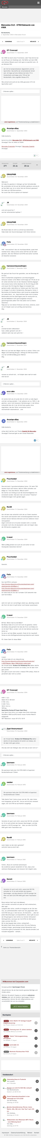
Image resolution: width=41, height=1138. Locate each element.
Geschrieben (17, 52)
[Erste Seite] (2, 41)
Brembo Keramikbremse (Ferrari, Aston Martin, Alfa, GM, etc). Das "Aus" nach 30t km (20, 1109)
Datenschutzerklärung (18, 1132)
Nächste (33, 41)
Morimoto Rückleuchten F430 (19, 1051)
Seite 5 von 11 (21, 41)
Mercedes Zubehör (28, 146)
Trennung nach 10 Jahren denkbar (21, 1029)
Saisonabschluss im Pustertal (16, 1079)
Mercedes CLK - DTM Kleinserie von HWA (25, 140)
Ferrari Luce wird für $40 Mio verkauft (19, 1088)
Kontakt (36, 1132)
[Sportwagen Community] (4, 3)
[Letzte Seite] (38, 41)
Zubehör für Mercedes (29, 431)
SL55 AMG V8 (14, 1045)
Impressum (5, 1132)
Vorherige (8, 41)
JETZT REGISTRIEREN (20, 1006)
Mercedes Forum (20, 34)
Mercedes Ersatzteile (8, 146)
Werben (29, 1132)
